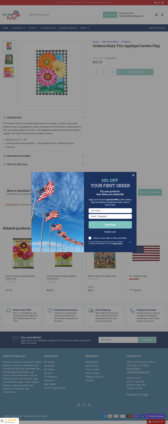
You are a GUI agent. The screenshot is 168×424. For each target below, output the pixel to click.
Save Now (110, 224)
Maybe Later (110, 232)
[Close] (133, 175)
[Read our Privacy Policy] (130, 242)
